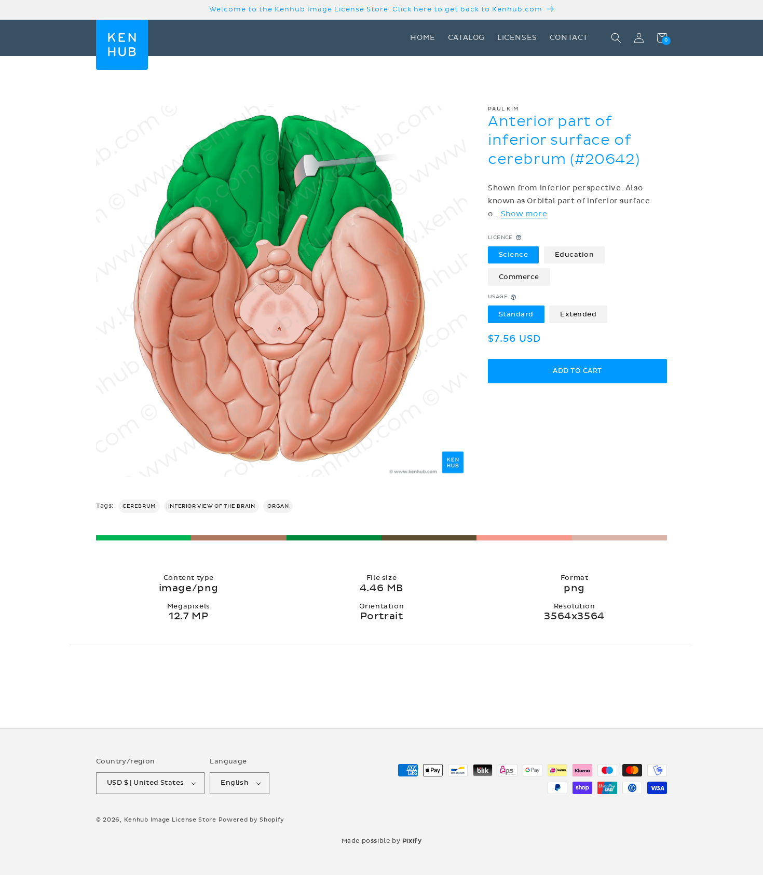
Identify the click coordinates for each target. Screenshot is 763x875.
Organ (278, 506)
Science (513, 255)
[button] (616, 37)
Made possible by (382, 840)
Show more (524, 214)
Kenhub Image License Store (170, 819)
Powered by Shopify (252, 819)
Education (574, 255)
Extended (578, 314)
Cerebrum (139, 506)
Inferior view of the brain (211, 506)
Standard (516, 314)
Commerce (519, 277)
